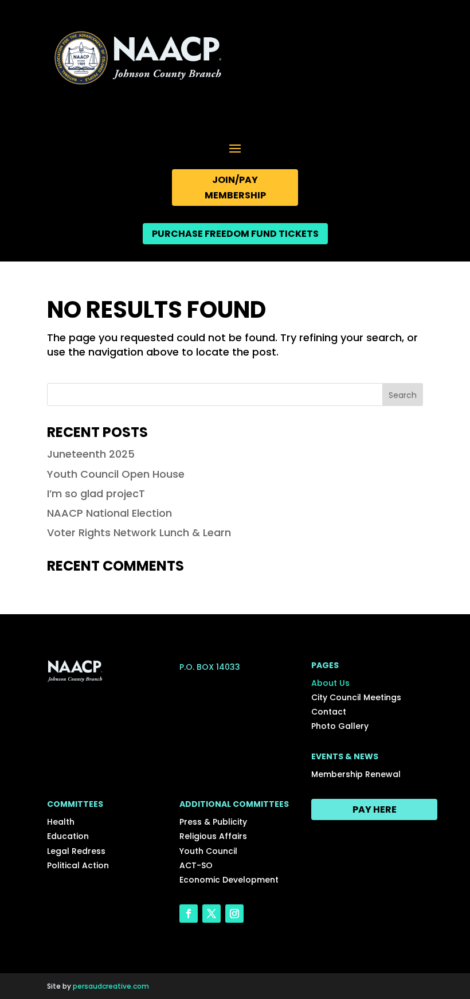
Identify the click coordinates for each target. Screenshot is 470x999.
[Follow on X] (211, 913)
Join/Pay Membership (235, 187)
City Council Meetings (356, 697)
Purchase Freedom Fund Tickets (235, 233)
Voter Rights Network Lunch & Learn (139, 532)
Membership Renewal (356, 774)
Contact (328, 711)
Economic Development (229, 879)
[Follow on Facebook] (188, 913)
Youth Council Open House (116, 474)
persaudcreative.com (111, 986)
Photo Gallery (340, 726)
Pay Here (374, 809)
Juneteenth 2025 (91, 454)
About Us (330, 683)
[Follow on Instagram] (234, 913)
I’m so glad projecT (96, 493)
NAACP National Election (109, 513)
